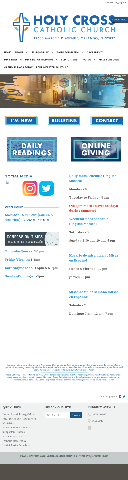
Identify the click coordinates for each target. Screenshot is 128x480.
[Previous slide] (5, 91)
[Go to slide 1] (63, 105)
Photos (86, 59)
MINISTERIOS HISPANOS (39, 59)
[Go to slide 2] (65, 105)
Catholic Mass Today (18, 67)
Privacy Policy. (101, 456)
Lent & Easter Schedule (52, 67)
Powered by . (84, 456)
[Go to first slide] (122, 91)
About (19, 52)
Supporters (69, 59)
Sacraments (95, 52)
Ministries (11, 59)
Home (7, 52)
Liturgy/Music (40, 52)
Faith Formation (68, 52)
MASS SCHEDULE (109, 59)
